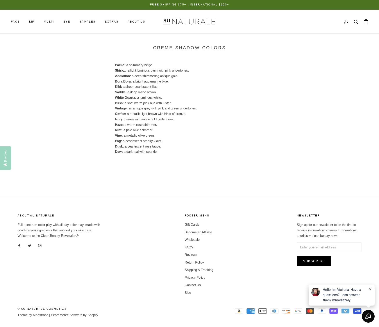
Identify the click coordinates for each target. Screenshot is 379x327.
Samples (87, 21)
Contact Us (193, 285)
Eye (66, 21)
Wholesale (192, 239)
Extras (111, 21)
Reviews (191, 255)
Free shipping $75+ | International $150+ (189, 4)
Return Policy (194, 262)
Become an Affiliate (198, 232)
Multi (49, 21)
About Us (136, 21)
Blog (188, 292)
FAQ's (189, 247)
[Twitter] (29, 245)
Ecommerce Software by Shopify (74, 315)
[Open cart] (366, 21)
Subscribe (314, 261)
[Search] (356, 21)
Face (15, 21)
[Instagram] (39, 245)
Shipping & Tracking (199, 270)
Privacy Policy (195, 277)
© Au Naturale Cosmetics (42, 308)
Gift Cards (192, 224)
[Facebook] (19, 245)
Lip (32, 21)
